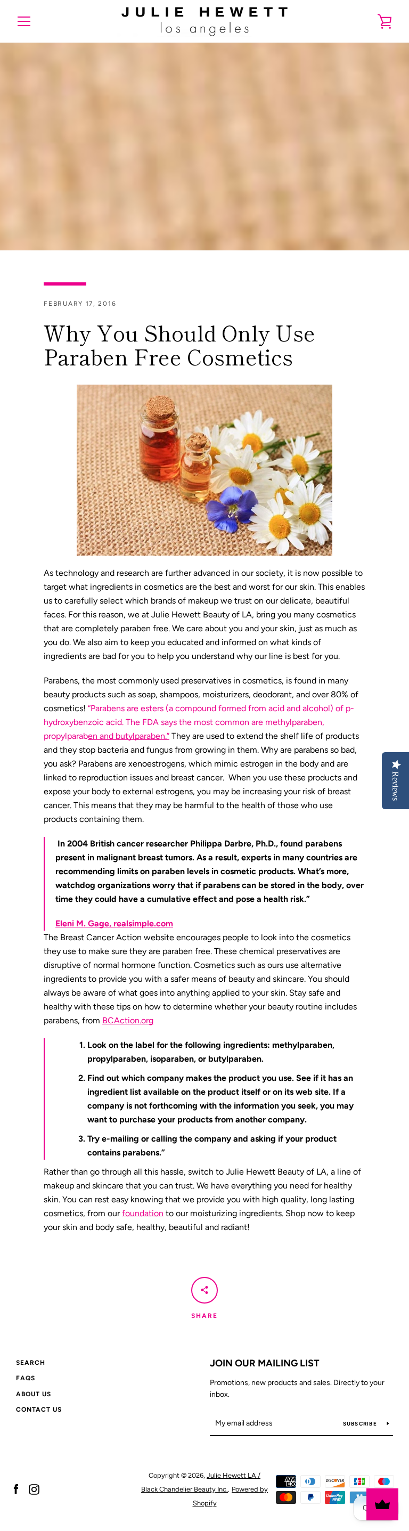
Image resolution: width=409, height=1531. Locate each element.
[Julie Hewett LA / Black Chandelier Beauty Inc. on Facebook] (16, 1489)
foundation (142, 1213)
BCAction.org (127, 1020)
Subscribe (361, 1423)
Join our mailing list (265, 1363)
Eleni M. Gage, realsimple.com (114, 923)
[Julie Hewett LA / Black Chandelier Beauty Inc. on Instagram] (34, 1489)
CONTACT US (39, 1409)
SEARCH (30, 1362)
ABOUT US (33, 1394)
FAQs (25, 1378)
